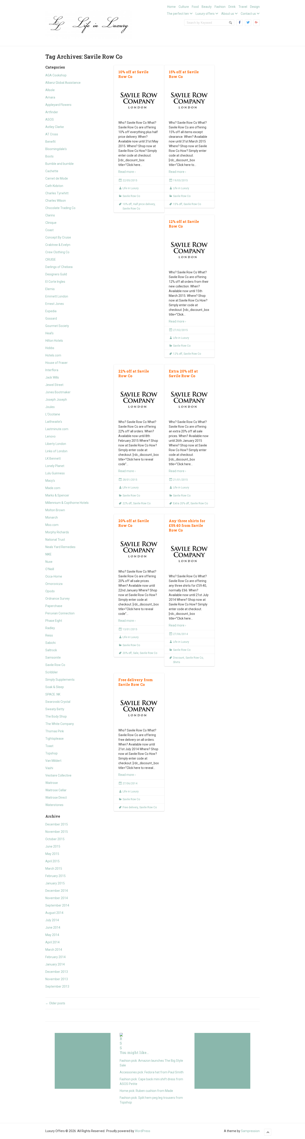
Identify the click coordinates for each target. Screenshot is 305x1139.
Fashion (220, 6)
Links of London (56, 451)
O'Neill (49, 569)
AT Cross (51, 134)
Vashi (49, 768)
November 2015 (56, 831)
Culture (184, 6)
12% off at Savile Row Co (184, 223)
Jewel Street (54, 385)
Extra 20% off (181, 503)
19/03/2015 (180, 180)
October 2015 (55, 839)
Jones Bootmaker (58, 392)
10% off (127, 204)
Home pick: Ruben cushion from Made (146, 1091)
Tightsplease (54, 738)
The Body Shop (56, 716)
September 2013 (57, 986)
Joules (50, 407)
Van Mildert (53, 760)
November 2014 (56, 898)
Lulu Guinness (55, 473)
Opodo (50, 591)
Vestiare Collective (58, 775)
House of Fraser (56, 362)
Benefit (50, 141)
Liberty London (55, 444)
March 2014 (53, 949)
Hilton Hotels (54, 340)
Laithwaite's (53, 421)
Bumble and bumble (59, 163)
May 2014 (52, 935)
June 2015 (52, 846)
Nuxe (48, 561)
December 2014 (56, 890)
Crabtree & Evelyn (57, 245)
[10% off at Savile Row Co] (139, 100)
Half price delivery (144, 204)
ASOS (49, 119)
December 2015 (56, 824)
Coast (49, 230)
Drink (232, 6)
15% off (177, 204)
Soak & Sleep (54, 687)
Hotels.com (53, 355)
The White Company (59, 724)
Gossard (51, 318)
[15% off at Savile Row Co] (189, 100)
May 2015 (52, 854)
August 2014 (54, 913)
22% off (127, 503)
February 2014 (55, 957)
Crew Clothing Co (57, 252)
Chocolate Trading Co (60, 208)
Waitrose (51, 783)
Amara (50, 97)
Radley (50, 628)
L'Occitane (52, 414)
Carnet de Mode (56, 178)
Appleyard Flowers (58, 105)
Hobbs (49, 348)
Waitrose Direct (56, 797)
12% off (177, 353)
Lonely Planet (54, 466)
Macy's (50, 480)
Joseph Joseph (56, 399)
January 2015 (55, 883)
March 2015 (53, 868)
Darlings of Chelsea (59, 267)
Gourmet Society (57, 326)
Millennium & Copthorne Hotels (67, 503)
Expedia (50, 311)
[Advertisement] (83, 1061)
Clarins (50, 215)
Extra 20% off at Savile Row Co (183, 373)
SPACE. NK (52, 694)
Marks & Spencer (57, 495)
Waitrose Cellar (56, 790)
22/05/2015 (130, 180)
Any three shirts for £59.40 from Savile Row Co (187, 525)
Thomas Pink (54, 731)
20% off (127, 653)
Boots (49, 156)
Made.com (52, 488)
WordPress (142, 1131)
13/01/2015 (130, 629)
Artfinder (51, 112)
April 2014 (52, 942)
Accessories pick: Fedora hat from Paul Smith (152, 1072)
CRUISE (50, 259)
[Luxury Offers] (88, 23)
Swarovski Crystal (57, 702)
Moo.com (51, 525)
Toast (49, 746)
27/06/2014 (180, 634)
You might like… (134, 1052)
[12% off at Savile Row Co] (189, 250)
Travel (242, 6)
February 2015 (55, 876)
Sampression (250, 1131)
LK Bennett (53, 458)
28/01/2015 (130, 479)
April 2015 (52, 861)
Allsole (50, 90)
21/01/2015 (180, 479)
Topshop (51, 753)
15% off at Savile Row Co (184, 74)
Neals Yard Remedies (60, 547)
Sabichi (50, 643)
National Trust (55, 539)
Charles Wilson (55, 200)
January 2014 (55, 964)
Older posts (55, 1003)
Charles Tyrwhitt (57, 193)
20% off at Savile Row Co (133, 523)
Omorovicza (54, 584)
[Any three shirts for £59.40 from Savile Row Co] (189, 554)
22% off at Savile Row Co (133, 373)
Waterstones (54, 805)
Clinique (50, 222)
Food (195, 6)
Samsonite (53, 657)
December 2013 (56, 972)
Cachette (51, 171)
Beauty (207, 6)
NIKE (48, 554)
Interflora (51, 370)
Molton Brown (55, 510)
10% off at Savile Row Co (133, 74)
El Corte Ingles (55, 281)
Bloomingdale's (56, 149)
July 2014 (52, 920)
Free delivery (130, 807)
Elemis (50, 289)
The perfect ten (178, 13)
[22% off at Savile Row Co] (139, 399)
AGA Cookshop (56, 75)
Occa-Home (53, 576)
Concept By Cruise (58, 237)
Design (255, 6)
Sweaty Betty (54, 709)
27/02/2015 (180, 330)
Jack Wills (52, 377)
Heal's (49, 333)
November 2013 (56, 979)
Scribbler (51, 672)
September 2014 (57, 905)
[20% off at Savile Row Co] (139, 549)
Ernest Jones (54, 304)
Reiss (49, 635)
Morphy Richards (57, 532)
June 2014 (52, 927)
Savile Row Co (55, 665)
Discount (178, 657)
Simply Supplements (60, 679)
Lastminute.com (56, 429)
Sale (135, 653)
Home (171, 6)
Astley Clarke (54, 127)
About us (227, 13)
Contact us (248, 13)
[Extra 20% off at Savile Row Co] (189, 399)
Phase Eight (53, 620)
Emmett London (56, 296)
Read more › (127, 172)
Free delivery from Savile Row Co (135, 682)
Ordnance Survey (57, 598)
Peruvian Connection (60, 613)
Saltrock (51, 650)
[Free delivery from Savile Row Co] (139, 708)
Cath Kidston (54, 186)
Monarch (51, 517)
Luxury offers (205, 13)
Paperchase (53, 606)
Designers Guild (56, 274)
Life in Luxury (131, 188)
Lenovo (50, 436)
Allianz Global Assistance (63, 82)
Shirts (176, 662)
